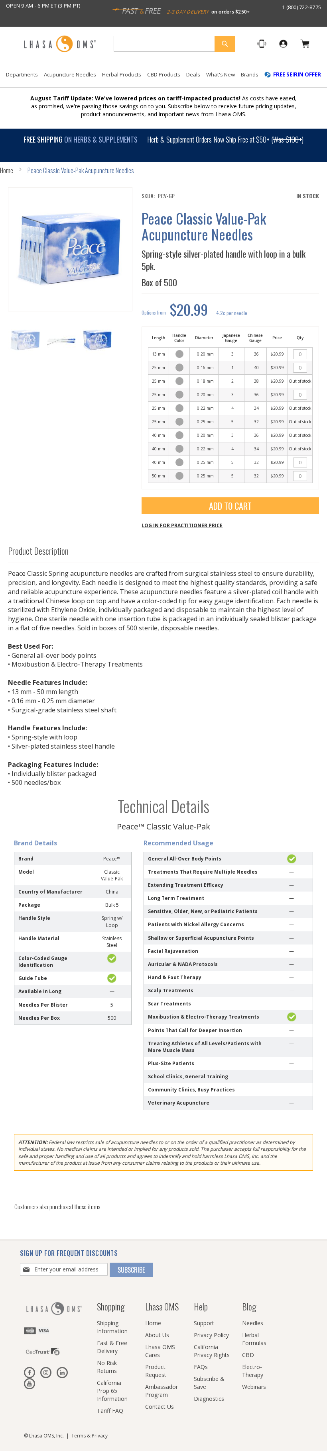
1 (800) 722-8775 (301, 7)
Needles (252, 1323)
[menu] (163, 78)
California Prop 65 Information (112, 1390)
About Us (157, 1335)
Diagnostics (209, 1398)
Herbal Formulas (254, 1339)
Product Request (155, 1371)
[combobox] (174, 44)
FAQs (201, 1367)
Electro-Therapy (252, 1371)
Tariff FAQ (110, 1410)
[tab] (163, 549)
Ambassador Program (161, 1390)
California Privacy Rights (212, 1351)
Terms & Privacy (89, 1435)
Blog (249, 1306)
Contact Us (159, 1406)
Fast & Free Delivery (112, 1347)
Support (204, 1323)
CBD (248, 1355)
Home (6, 170)
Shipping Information (112, 1327)
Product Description (38, 550)
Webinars (254, 1386)
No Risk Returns (107, 1367)
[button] (62, 340)
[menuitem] (22, 75)
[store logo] (60, 44)
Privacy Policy (211, 1335)
